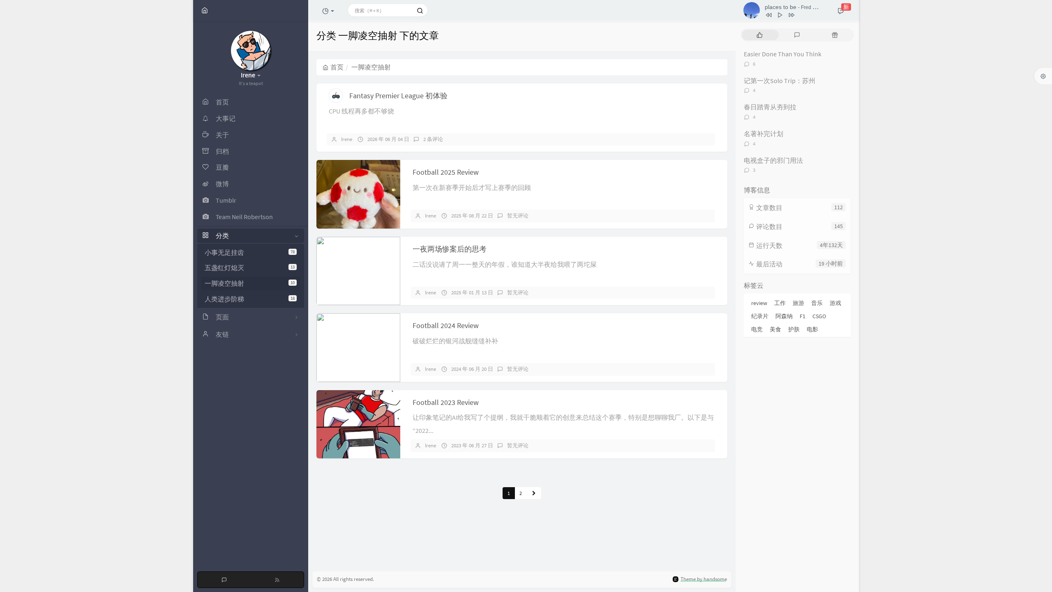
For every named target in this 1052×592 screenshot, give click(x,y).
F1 (802, 316)
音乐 (817, 303)
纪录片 (759, 316)
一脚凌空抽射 (250, 283)
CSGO (819, 316)
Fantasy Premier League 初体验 (398, 95)
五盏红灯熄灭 (250, 268)
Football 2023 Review (446, 402)
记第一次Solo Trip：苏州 (779, 80)
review (759, 303)
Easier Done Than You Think (782, 54)
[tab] (759, 35)
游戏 (835, 303)
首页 (337, 67)
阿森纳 (784, 316)
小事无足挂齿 (250, 252)
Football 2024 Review (446, 325)
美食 (775, 329)
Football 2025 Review (446, 172)
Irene (346, 139)
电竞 (757, 329)
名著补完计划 (763, 134)
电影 (812, 329)
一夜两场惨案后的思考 (450, 249)
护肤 (794, 329)
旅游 (798, 303)
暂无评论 (517, 215)
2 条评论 (433, 139)
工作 (780, 303)
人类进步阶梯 (250, 299)
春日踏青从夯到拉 (770, 107)
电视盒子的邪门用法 (773, 160)
